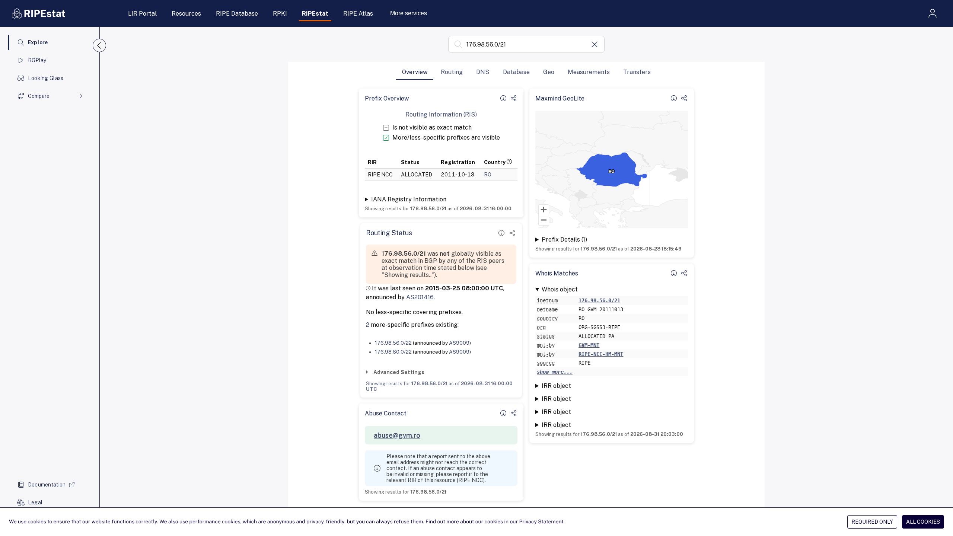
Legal (35, 502)
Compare (39, 96)
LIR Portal (142, 13)
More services (408, 13)
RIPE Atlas (358, 13)
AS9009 (459, 343)
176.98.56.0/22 (393, 343)
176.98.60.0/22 (393, 352)
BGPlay (37, 60)
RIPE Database (237, 13)
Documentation (47, 485)
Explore (38, 42)
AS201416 (420, 297)
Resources (186, 13)
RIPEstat (315, 13)
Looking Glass (46, 78)
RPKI (280, 13)
